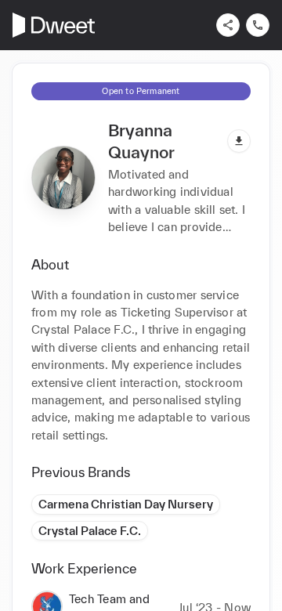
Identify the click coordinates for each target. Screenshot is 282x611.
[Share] (228, 25)
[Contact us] (257, 25)
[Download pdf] (239, 141)
